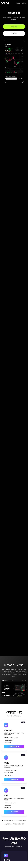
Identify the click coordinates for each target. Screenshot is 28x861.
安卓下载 (24, 3)
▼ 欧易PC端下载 (14, 811)
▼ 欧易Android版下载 (14, 746)
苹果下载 (18, 3)
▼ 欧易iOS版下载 (14, 779)
